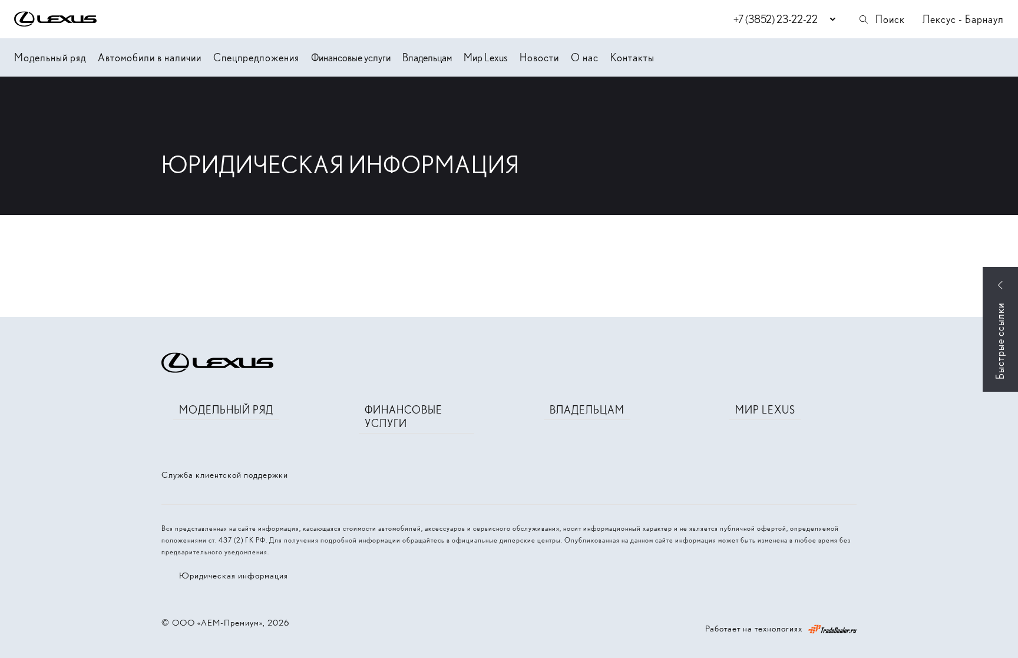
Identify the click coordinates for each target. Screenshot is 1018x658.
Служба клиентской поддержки (224, 474)
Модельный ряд (50, 57)
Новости (539, 57)
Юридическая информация (233, 575)
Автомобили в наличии (149, 57)
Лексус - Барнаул (963, 19)
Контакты (632, 57)
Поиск (890, 19)
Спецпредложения (256, 57)
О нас (585, 57)
